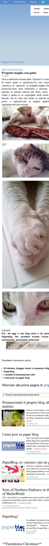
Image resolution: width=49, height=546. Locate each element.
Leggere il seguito (40, 449)
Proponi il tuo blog (19, 2)
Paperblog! (10, 516)
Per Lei (36, 12)
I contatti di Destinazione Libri (19, 374)
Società (37, 9)
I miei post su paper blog (17, 378)
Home (5, 2)
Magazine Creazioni (12, 62)
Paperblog (9, 371)
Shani (6, 76)
